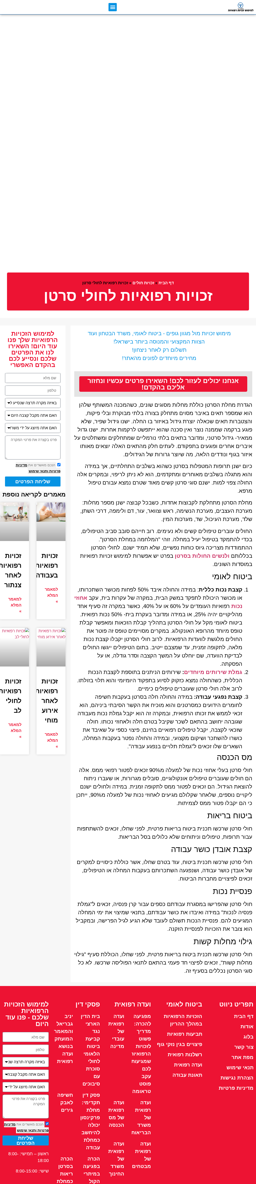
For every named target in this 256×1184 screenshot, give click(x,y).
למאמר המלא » (51, 595)
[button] (112, 7)
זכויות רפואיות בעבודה (46, 565)
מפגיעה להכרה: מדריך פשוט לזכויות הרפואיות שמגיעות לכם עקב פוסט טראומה (140, 1054)
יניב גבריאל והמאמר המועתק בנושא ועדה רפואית (63, 1039)
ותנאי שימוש (38, 471)
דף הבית (166, 283)
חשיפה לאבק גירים (65, 1102)
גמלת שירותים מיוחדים (213, 672)
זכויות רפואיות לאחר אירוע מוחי (46, 701)
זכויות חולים (143, 283)
